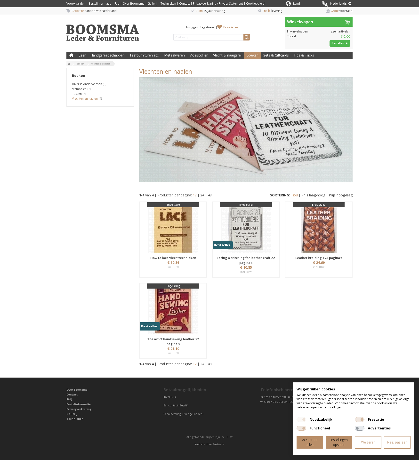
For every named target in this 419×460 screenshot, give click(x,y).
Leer (82, 55)
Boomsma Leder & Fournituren (71, 55)
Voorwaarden (75, 3)
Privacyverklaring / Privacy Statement (218, 3)
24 (202, 195)
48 (210, 195)
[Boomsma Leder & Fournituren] (69, 64)
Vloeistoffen (199, 55)
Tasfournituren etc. (144, 55)
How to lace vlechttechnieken (173, 258)
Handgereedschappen (107, 55)
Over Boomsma (134, 3)
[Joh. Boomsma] (102, 30)
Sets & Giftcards (276, 55)
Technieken (168, 3)
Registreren (208, 27)
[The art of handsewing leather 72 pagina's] (173, 309)
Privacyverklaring (78, 409)
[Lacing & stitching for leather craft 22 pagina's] (246, 228)
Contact (184, 3)
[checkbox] (301, 419)
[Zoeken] (246, 37)
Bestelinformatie (100, 3)
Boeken (252, 55)
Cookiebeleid (255, 3)
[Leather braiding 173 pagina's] (319, 228)
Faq (117, 3)
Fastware (219, 444)
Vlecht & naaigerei (227, 55)
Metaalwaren (174, 55)
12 (195, 195)
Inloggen (192, 27)
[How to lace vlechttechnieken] (173, 228)
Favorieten (230, 27)
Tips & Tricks (304, 55)
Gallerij (152, 3)
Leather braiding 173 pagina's (318, 258)
